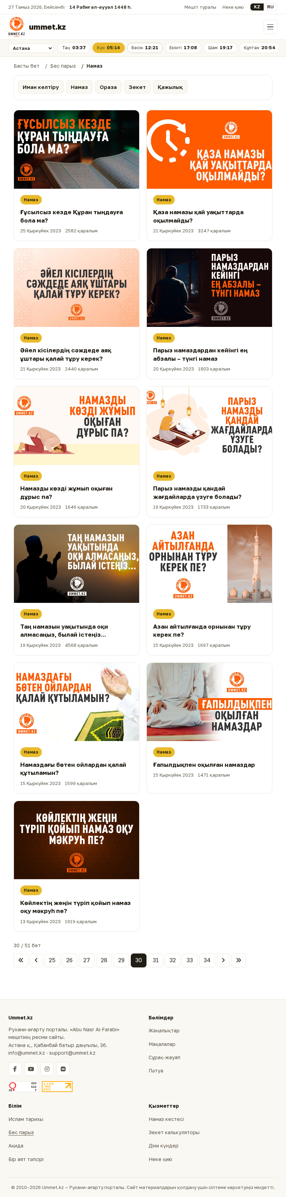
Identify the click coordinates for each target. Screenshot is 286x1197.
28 (104, 960)
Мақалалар (162, 1044)
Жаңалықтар (164, 1030)
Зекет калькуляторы (174, 1132)
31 (156, 960)
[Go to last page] (238, 960)
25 (52, 960)
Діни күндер (164, 1146)
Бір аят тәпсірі (26, 1159)
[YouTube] (31, 1069)
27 (86, 960)
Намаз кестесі (166, 1119)
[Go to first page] (21, 960)
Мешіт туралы (200, 7)
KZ (257, 6)
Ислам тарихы (25, 1119)
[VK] (63, 1069)
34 (207, 960)
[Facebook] (15, 1069)
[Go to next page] (223, 960)
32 (173, 960)
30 (138, 960)
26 (69, 960)
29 (121, 960)
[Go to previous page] (36, 960)
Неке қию (233, 7)
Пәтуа (156, 1070)
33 (190, 960)
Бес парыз (21, 1132)
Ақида (15, 1146)
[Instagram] (47, 1069)
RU (270, 6)
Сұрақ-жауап (164, 1057)
